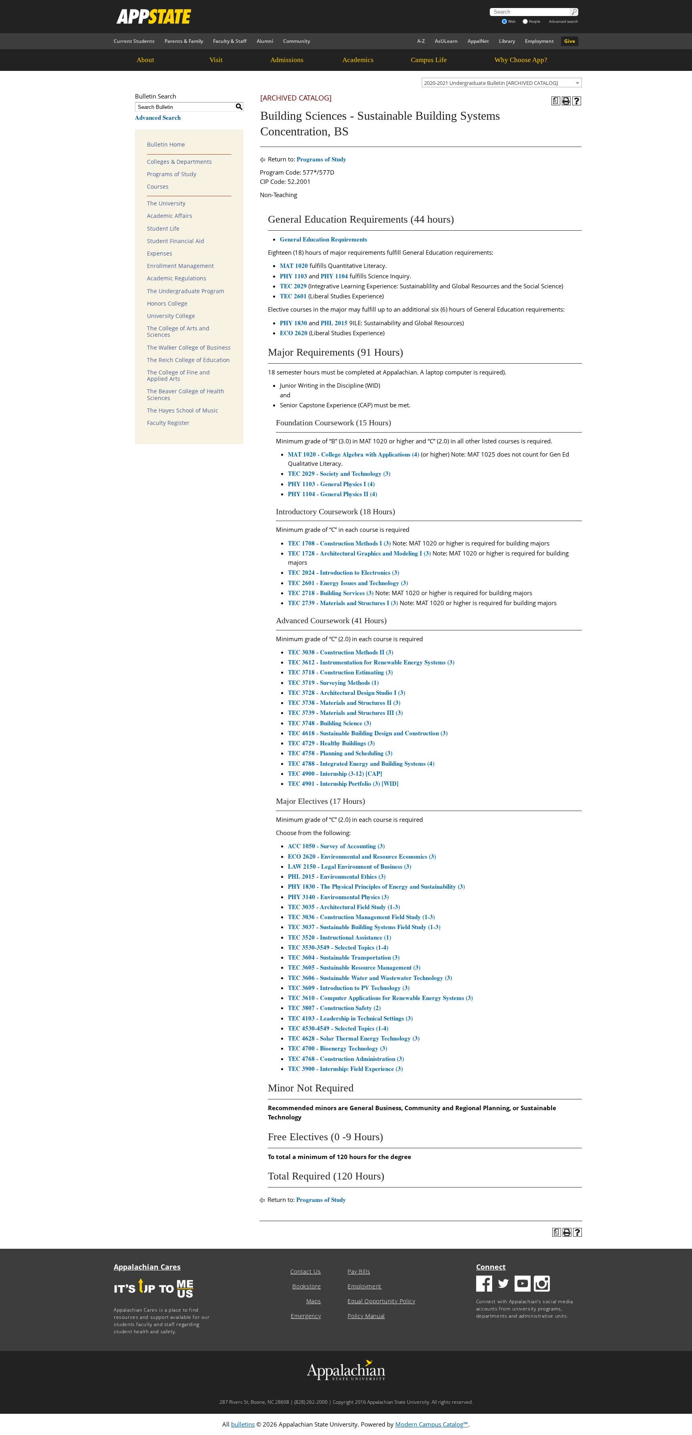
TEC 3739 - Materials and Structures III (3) (345, 712)
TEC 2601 (293, 296)
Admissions (287, 60)
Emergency (306, 1316)
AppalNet (478, 41)
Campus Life (429, 60)
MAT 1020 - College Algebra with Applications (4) (353, 454)
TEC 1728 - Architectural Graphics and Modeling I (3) (359, 553)
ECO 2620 (294, 332)
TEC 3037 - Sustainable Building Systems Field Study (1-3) (364, 926)
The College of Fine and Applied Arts (178, 375)
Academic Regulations (176, 278)
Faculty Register (168, 423)
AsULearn (446, 41)
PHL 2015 (334, 322)
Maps (313, 1301)
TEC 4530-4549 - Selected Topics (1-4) (338, 1028)
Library (507, 41)
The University (166, 203)
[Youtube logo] (523, 1285)
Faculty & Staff (230, 41)
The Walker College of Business (189, 347)
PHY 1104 (334, 276)
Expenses (159, 253)
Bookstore (306, 1286)
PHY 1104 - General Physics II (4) (332, 493)
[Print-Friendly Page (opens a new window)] (566, 101)
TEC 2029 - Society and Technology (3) (339, 473)
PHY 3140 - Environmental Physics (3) (338, 896)
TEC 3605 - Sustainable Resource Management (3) (354, 967)
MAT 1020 (294, 265)
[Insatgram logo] (542, 1285)
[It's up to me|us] (154, 1300)
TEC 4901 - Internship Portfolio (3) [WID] (343, 783)
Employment (539, 41)
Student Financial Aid (175, 241)
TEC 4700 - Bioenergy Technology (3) (337, 1048)
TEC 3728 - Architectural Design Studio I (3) (346, 692)
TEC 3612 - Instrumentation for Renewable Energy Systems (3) (371, 662)
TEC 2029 (293, 286)
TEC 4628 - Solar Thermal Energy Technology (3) (354, 1038)
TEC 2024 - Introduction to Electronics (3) (343, 572)
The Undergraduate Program (185, 291)
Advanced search (563, 21)
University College (171, 316)
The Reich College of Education (188, 360)
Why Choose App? (521, 60)
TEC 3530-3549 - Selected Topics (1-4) (338, 947)
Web (512, 21)
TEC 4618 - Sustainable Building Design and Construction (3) (368, 733)
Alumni (265, 41)
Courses (158, 186)
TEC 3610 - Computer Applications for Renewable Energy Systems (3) (380, 997)
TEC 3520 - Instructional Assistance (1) (339, 937)
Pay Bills (359, 1271)
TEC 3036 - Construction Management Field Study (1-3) (361, 916)
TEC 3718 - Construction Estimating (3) (340, 672)
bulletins (243, 1424)
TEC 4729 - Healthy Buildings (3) (331, 743)
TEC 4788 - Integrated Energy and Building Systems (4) (361, 763)
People (534, 21)
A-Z (421, 41)
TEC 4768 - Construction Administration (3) (346, 1058)
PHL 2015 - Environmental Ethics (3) (337, 876)
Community (296, 41)
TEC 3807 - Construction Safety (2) (334, 1007)
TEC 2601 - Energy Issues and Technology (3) (348, 582)
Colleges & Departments (179, 161)
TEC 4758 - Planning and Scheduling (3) (340, 753)
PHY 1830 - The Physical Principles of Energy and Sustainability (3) (376, 886)
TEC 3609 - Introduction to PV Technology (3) (349, 987)
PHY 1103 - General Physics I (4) (331, 483)
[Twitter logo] (503, 1285)
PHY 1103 (293, 276)
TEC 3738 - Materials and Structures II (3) (344, 702)
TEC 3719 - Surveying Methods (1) (333, 682)
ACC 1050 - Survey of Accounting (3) (336, 845)
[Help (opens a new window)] (576, 101)
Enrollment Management (180, 266)
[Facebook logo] (484, 1285)
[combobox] (502, 82)
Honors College (167, 303)
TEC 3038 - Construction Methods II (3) (340, 652)
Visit (216, 60)
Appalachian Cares (147, 1267)
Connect (491, 1267)
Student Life (163, 228)
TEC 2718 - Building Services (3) (331, 592)
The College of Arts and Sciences (178, 331)
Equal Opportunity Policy (381, 1301)
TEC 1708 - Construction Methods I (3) (339, 543)
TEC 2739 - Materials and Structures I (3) (343, 602)
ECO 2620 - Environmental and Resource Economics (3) (362, 856)
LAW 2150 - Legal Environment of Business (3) (349, 866)
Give (569, 41)
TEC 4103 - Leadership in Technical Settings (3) (350, 1018)
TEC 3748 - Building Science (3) (329, 723)
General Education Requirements (323, 239)
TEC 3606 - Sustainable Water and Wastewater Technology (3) (370, 977)
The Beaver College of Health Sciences (185, 394)
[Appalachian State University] (273, 16)
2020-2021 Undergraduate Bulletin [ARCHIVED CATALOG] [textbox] (491, 83)
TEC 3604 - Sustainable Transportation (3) (344, 957)
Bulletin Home (166, 144)
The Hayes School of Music (182, 410)
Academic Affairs (169, 215)
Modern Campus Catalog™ (431, 1424)
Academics (358, 60)
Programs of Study (171, 174)
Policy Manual (366, 1316)
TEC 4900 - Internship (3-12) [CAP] (335, 773)
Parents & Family (184, 41)
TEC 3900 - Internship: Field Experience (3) (345, 1068)
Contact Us (305, 1271)
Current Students (134, 41)
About (145, 60)
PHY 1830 (293, 322)
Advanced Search (158, 117)
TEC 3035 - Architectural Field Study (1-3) (344, 906)
